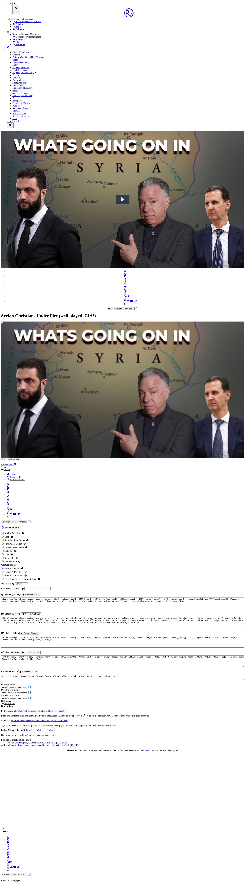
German (16, 77)
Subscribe (20, 29)
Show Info (9, 558)
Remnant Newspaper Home (28, 21)
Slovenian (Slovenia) (21, 108)
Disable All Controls (14, 572)
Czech (15, 60)
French (15, 75)
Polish (15, 98)
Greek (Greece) (19, 80)
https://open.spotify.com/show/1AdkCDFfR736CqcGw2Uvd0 (39, 742)
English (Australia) (20, 67)
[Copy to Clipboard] (125, 304)
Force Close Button (13, 544)
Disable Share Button (14, 547)
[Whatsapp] (125, 271)
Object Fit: (6, 583)
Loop (7, 537)
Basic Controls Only (14, 575)
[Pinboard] (125, 291)
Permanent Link (17, 479)
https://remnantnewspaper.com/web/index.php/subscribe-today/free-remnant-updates (78, 725)
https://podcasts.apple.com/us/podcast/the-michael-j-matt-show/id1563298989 (44, 745)
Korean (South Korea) (22, 95)
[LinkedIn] (125, 289)
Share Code (15, 477)
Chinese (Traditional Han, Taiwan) (28, 57)
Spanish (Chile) (19, 113)
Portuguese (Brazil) (21, 103)
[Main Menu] (15, 8)
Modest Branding (12, 533)
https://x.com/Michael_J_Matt (39, 730)
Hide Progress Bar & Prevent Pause (20, 579)
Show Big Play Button (14, 540)
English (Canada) (20, 70)
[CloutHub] (125, 301)
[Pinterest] (125, 284)
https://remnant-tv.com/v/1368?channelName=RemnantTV (40, 711)
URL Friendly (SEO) (10, 690)
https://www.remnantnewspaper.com (38, 735)
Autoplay (8, 551)
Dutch (15, 65)
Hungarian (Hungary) (22, 88)
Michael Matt (7, 464)
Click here (144, 750)
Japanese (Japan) (20, 93)
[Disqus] (122, 790)
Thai (14, 118)
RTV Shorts (9, 703)
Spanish (16, 111)
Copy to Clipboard (32, 595)
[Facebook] (125, 276)
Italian (15, 90)
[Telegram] (125, 274)
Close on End (10, 561)
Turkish (15, 121)
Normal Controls (12, 568)
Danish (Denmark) (20, 62)
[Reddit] (125, 286)
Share (12, 474)
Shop (18, 26)
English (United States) (23, 72)
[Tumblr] (125, 281)
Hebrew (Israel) (19, 83)
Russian (16, 106)
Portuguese (17, 100)
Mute (7, 554)
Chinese (16, 54)
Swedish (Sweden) (20, 116)
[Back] (14, 3)
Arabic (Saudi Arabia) (22, 52)
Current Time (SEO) (10, 695)
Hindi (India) (18, 85)
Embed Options (12, 527)
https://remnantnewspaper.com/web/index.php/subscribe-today (40, 720)
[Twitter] (125, 279)
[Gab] (125, 296)
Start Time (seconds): (11, 588)
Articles (19, 24)
